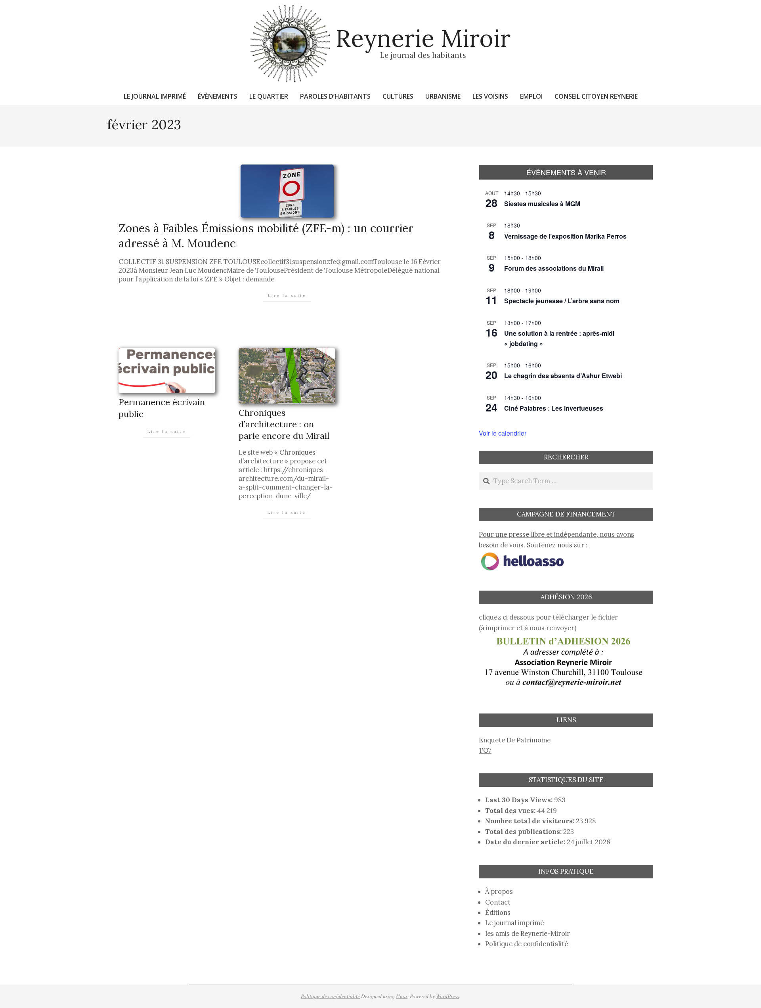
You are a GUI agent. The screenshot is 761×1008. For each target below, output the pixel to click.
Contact (498, 902)
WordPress (447, 996)
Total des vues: (511, 810)
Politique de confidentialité (526, 943)
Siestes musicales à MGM (542, 203)
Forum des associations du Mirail (554, 268)
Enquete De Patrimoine (515, 740)
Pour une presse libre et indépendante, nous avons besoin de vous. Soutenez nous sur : (556, 539)
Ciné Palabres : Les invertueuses (553, 408)
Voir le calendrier (502, 433)
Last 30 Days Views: (519, 800)
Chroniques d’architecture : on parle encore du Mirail (284, 424)
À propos (499, 891)
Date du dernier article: (526, 842)
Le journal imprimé (514, 922)
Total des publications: (524, 831)
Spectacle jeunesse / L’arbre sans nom (562, 300)
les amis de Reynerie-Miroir (527, 933)
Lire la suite (287, 295)
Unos (401, 996)
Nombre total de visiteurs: (530, 821)
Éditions (498, 912)
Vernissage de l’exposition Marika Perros (565, 236)
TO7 (485, 750)
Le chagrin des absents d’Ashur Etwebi (563, 375)
